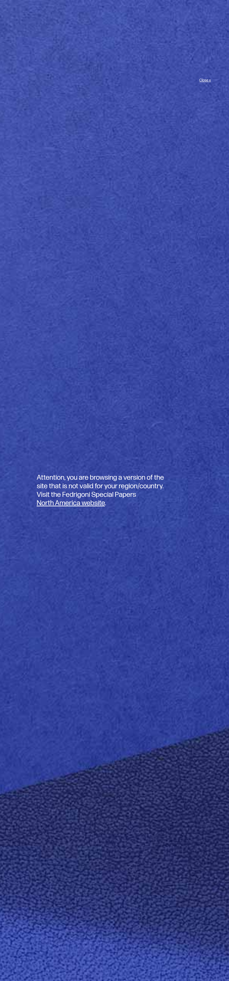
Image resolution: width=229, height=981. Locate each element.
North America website (71, 503)
